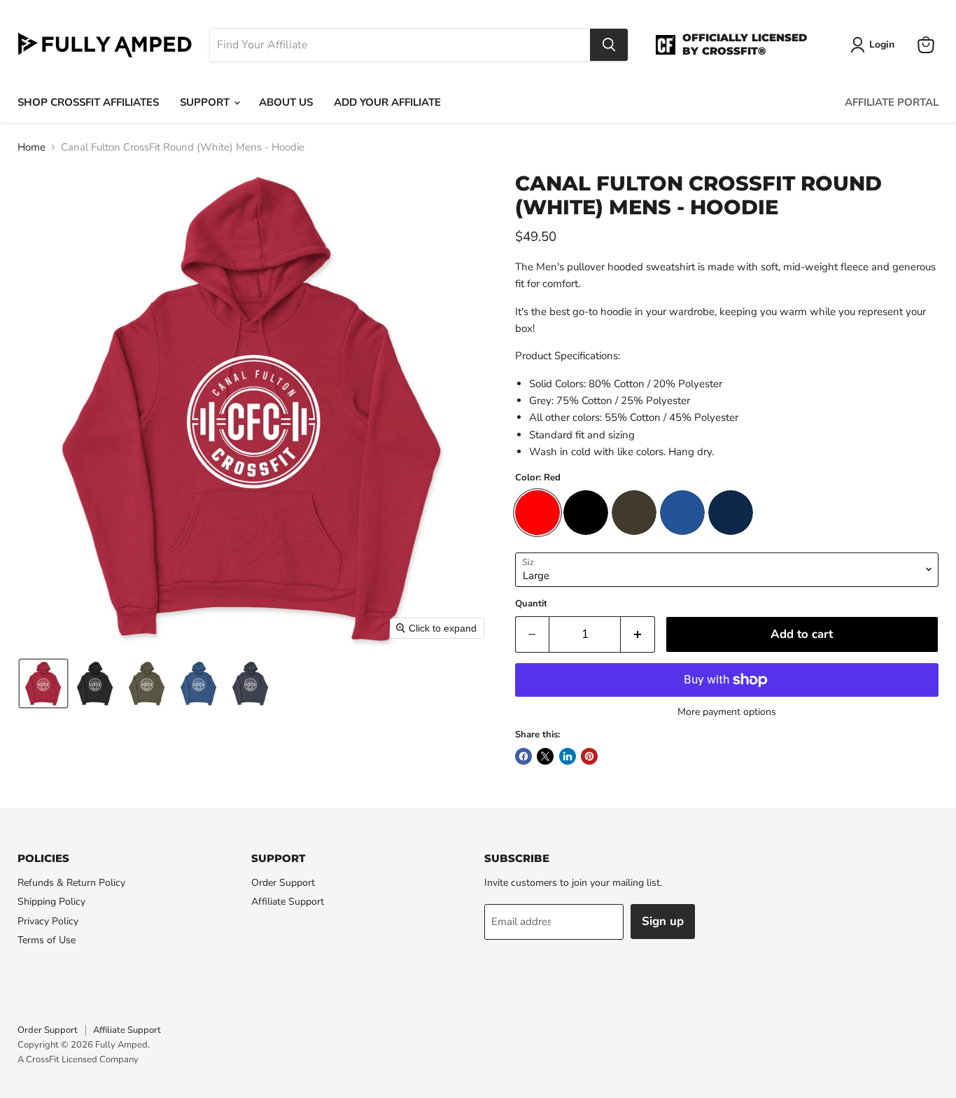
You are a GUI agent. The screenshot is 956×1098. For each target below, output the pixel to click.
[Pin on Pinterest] (589, 756)
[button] (43, 683)
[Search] (609, 45)
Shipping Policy (51, 901)
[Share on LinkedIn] (567, 756)
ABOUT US (286, 102)
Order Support (283, 882)
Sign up (663, 921)
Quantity (533, 604)
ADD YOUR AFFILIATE (387, 102)
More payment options (726, 712)
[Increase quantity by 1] (638, 634)
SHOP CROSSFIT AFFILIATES (88, 102)
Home (31, 147)
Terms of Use (46, 940)
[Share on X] (545, 756)
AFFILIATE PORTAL (892, 102)
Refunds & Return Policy (71, 882)
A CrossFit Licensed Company (78, 1059)
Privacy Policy (47, 921)
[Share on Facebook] (523, 756)
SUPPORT (206, 102)
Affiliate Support (287, 901)
